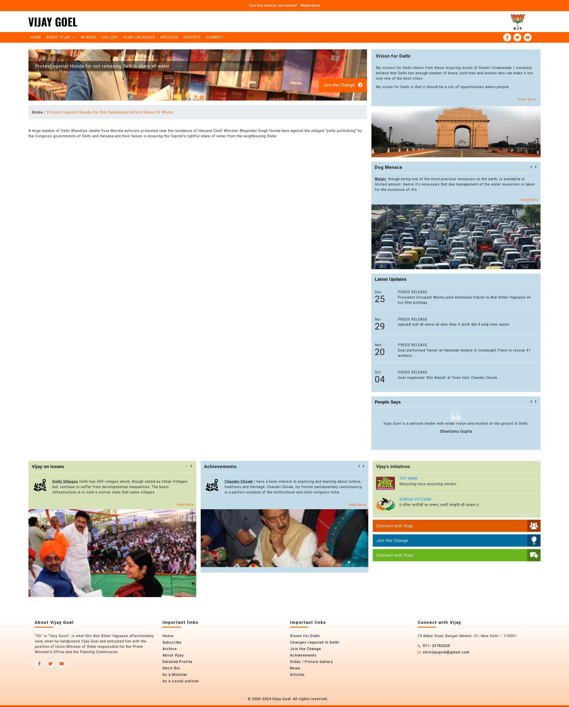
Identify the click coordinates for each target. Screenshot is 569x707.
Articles (169, 37)
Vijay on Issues (139, 37)
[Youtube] (528, 37)
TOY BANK (408, 478)
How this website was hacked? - (284, 5)
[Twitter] (517, 37)
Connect (214, 37)
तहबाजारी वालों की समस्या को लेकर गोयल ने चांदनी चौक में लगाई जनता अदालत (453, 325)
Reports (192, 37)
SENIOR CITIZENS (415, 499)
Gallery (110, 37)
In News (88, 37)
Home (35, 37)
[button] (531, 166)
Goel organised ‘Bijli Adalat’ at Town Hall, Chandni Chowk (447, 378)
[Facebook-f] (507, 37)
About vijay (58, 37)
